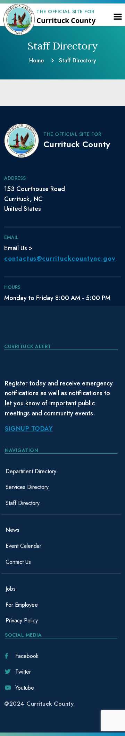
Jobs (11, 589)
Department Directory (31, 471)
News (12, 530)
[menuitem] (61, 471)
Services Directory (27, 487)
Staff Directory (23, 503)
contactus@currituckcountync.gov (60, 258)
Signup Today (29, 428)
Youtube (24, 688)
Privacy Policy (22, 620)
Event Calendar (23, 546)
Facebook (27, 656)
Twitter (23, 672)
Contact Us (18, 562)
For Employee (22, 605)
